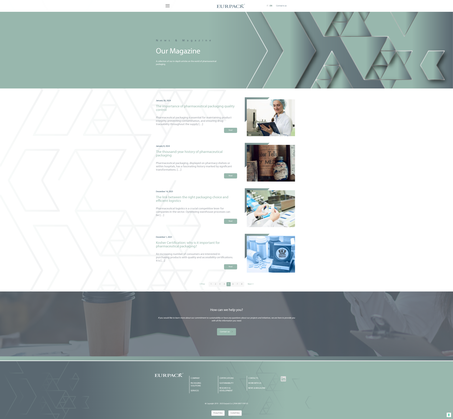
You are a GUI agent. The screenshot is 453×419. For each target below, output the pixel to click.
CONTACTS (253, 378)
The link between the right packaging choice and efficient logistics (192, 199)
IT (267, 6)
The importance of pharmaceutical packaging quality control (195, 108)
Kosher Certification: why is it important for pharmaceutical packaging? (188, 244)
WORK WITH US (254, 383)
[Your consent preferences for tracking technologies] (449, 415)
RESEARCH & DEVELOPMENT (226, 389)
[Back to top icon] (441, 414)
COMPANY (195, 378)
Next (250, 284)
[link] (169, 375)
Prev (203, 284)
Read (230, 130)
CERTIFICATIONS (226, 378)
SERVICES (195, 391)
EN (271, 6)
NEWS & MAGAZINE (256, 388)
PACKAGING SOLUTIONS (196, 384)
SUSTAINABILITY (226, 383)
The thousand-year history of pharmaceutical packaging (189, 153)
